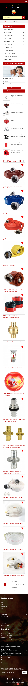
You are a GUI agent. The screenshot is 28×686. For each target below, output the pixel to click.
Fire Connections (7, 47)
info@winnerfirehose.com (10, 83)
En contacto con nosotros (14, 87)
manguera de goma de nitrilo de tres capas (9, 639)
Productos (3, 600)
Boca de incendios (8, 59)
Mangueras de (7, 32)
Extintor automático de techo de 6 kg (17, 119)
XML (2, 604)
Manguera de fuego (5, 631)
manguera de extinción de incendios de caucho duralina (17, 104)
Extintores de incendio (9, 53)
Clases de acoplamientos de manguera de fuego (10, 646)
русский (20, 7)
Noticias (2, 608)
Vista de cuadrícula (20, 161)
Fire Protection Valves (8, 50)
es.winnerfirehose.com (7, 662)
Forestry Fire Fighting (8, 29)
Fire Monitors (7, 38)
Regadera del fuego (9, 41)
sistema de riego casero (5, 641)
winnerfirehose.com (12, 684)
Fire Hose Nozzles (8, 35)
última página (14, 587)
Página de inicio (8, 21)
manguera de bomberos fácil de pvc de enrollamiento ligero (17, 111)
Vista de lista (23, 161)
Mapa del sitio (4, 610)
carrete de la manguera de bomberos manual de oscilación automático (17, 151)
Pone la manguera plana (6, 637)
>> (23, 584)
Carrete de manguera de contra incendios (9, 644)
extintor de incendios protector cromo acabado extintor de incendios (18, 127)
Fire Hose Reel (8, 44)
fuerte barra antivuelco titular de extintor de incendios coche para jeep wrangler (18, 135)
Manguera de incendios (5, 633)
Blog (2, 602)
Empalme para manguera (10, 56)
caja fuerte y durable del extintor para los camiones (17, 143)
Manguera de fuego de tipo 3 (6, 635)
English (14, 7)
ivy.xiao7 (6, 81)
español (9, 7)
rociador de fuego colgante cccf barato (17, 96)
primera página (14, 581)
